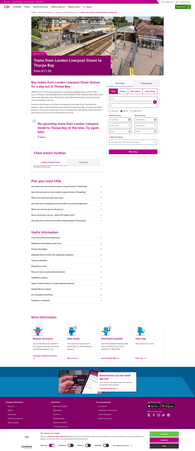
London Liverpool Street (50, 162)
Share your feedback (60, 406)
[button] (120, 125)
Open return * (138, 111)
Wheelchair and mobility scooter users (46, 243)
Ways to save (72, 358)
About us (11, 406)
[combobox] (133, 98)
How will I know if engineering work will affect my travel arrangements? (59, 204)
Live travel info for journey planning (45, 237)
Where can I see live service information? (47, 209)
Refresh (42, 137)
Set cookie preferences (121, 445)
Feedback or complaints (40, 300)
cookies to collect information (57, 436)
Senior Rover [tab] (150, 91)
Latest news (12, 414)
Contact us (57, 414)
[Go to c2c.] (33, 12)
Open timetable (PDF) (109, 358)
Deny (164, 446)
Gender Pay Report (104, 414)
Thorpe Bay (83, 162)
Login (176, 2)
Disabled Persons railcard (41, 289)
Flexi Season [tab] (135, 91)
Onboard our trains (38, 266)
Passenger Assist (29, 2)
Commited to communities (107, 410)
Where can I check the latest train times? (47, 198)
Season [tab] (123, 91)
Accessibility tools (168, 2)
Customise (164, 440)
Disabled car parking (39, 278)
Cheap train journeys (60, 427)
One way (115, 111)
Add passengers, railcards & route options (125, 142)
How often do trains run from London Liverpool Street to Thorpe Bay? (58, 192)
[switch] (71, 445)
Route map (139, 358)
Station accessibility (39, 260)
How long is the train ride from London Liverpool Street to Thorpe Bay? (59, 186)
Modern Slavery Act (105, 418)
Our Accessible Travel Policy (42, 295)
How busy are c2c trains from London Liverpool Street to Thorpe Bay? (58, 221)
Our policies (102, 406)
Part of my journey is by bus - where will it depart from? (53, 215)
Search (89, 7)
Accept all (164, 434)
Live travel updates (17, 2)
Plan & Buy (133, 152)
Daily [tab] (113, 91)
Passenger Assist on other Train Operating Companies (52, 255)
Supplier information (60, 423)
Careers (10, 410)
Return (125, 111)
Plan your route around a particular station (48, 272)
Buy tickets (7, 2)
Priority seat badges (39, 249)
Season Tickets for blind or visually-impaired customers (52, 283)
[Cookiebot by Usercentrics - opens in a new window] (27, 447)
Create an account (185, 2)
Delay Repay (39, 2)
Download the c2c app (107, 388)
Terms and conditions (15, 418)
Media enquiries (13, 423)
